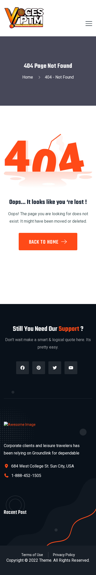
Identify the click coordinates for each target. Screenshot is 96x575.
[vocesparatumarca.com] (25, 18)
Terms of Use (32, 555)
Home (28, 77)
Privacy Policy (64, 555)
